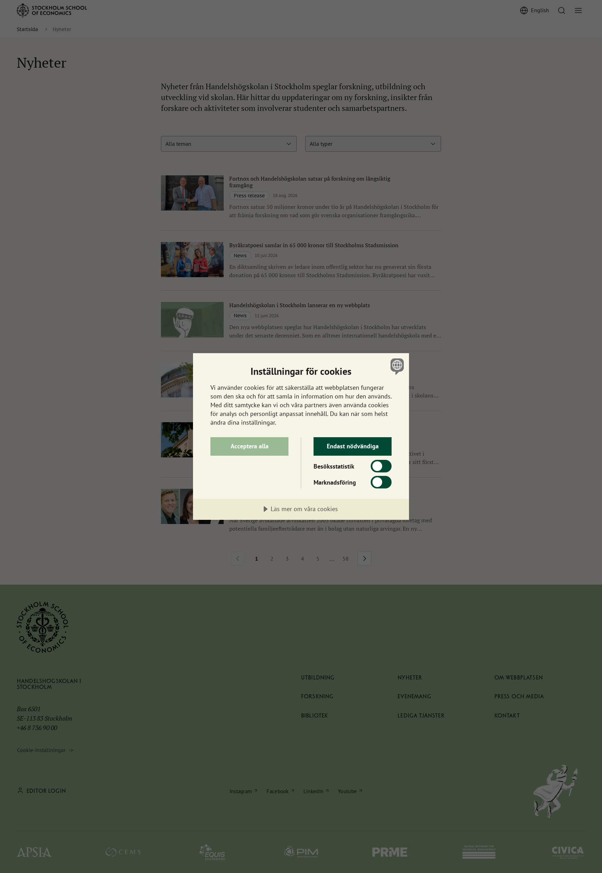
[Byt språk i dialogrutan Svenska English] (396, 366)
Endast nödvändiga (353, 446)
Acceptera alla (250, 446)
